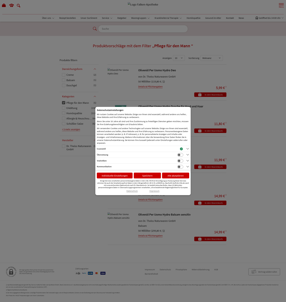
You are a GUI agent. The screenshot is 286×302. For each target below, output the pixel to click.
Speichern (147, 175)
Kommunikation (104, 166)
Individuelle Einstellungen (115, 175)
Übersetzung (102, 154)
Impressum (154, 191)
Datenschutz (132, 191)
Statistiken (102, 160)
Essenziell (101, 148)
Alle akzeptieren (176, 175)
